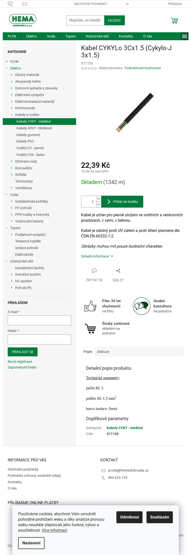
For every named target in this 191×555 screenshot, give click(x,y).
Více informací (54, 530)
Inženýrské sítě (21, 261)
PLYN (14, 62)
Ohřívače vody (26, 161)
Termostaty (24, 181)
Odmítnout (129, 517)
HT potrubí (23, 208)
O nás (12, 488)
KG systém (23, 281)
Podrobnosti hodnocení (143, 68)
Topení (15, 228)
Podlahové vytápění (30, 235)
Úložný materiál (27, 75)
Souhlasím (159, 517)
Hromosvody (25, 108)
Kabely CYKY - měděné (33, 121)
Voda (14, 195)
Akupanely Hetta (28, 81)
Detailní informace (95, 256)
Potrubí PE (23, 288)
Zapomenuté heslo (22, 367)
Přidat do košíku (125, 202)
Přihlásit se (23, 352)
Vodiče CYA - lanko (30, 155)
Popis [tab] (88, 352)
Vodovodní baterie (29, 221)
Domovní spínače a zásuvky (36, 88)
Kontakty (15, 482)
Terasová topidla (28, 241)
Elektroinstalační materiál (34, 102)
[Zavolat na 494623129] (15, 3)
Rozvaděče (23, 168)
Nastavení (31, 543)
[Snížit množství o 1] (98, 204)
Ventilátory (23, 188)
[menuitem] (12, 36)
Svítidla (20, 175)
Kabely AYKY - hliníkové (34, 128)
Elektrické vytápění (29, 95)
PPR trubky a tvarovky (32, 215)
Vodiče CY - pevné (30, 148)
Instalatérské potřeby (31, 201)
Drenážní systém (28, 274)
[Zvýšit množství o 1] (98, 199)
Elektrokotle (24, 255)
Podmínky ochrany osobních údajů (34, 476)
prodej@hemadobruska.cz (128, 470)
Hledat (114, 20)
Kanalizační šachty (29, 268)
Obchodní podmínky (90, 4)
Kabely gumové (28, 135)
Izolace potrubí (26, 248)
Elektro (15, 68)
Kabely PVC (25, 141)
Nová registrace (20, 362)
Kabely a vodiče (27, 115)
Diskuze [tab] (103, 352)
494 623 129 (117, 478)
